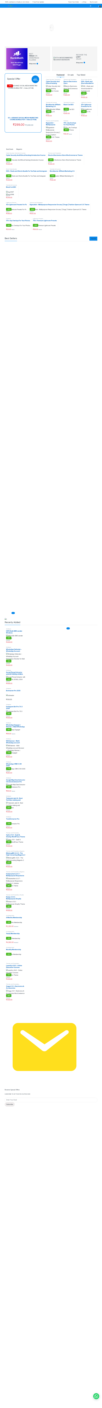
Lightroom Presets (86, 102)
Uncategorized (10, 915)
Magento (19, 149)
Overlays (66, 121)
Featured (60, 75)
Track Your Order (73, 2)
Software (8, 629)
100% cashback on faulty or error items (17, 2)
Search (91, 6)
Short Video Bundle (86, 79)
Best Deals (9, 149)
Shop (84, 2)
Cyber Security (50, 79)
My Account (93, 2)
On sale (71, 75)
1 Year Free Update (38, 2)
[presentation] (6, 611)
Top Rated (81, 75)
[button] (6, 613)
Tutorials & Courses (51, 102)
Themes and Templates (70, 79)
